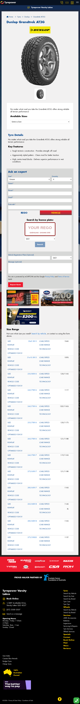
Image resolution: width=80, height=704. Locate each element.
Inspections (67, 623)
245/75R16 (32, 406)
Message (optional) (15, 262)
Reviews (67, 648)
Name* (10, 183)
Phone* (10, 190)
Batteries (66, 621)
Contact (66, 637)
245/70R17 (32, 455)
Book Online (68, 640)
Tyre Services (68, 629)
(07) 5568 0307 (13, 610)
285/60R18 (32, 521)
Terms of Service (63, 277)
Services (67, 615)
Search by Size (68, 596)
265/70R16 (32, 439)
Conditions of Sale (27, 700)
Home (10, 17)
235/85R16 (32, 374)
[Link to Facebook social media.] (60, 699)
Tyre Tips (66, 604)
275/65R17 (32, 471)
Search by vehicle (38, 333)
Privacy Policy (49, 277)
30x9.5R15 (32, 341)
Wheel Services (68, 631)
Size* (10, 176)
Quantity (55, 176)
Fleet (65, 643)
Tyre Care (66, 601)
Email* (10, 197)
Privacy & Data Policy (15, 700)
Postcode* (11, 204)
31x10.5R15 (32, 357)
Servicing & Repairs (70, 626)
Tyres (65, 591)
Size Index (6, 656)
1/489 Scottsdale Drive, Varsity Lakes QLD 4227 (16, 604)
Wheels (66, 607)
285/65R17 (32, 488)
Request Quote (15, 285)
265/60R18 (32, 504)
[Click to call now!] (62, 2)
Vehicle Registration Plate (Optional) (21, 255)
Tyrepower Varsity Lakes (42, 7)
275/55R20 (32, 537)
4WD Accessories (69, 618)
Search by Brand (69, 599)
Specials (67, 634)
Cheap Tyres (7, 664)
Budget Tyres (7, 661)
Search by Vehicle (69, 593)
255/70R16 (32, 422)
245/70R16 (32, 390)
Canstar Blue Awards (10, 658)
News (65, 645)
